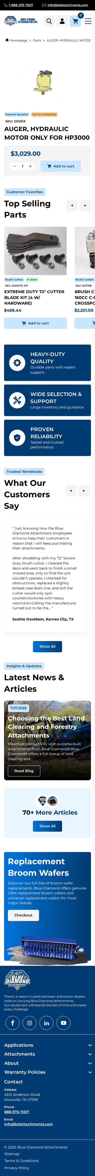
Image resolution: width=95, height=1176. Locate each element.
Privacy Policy (16, 1168)
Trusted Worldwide (24, 471)
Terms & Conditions (21, 1160)
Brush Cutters (14, 279)
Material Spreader (16, 114)
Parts (37, 40)
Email (8, 1119)
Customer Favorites (25, 192)
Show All (47, 646)
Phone (9, 1107)
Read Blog (24, 771)
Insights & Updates (24, 666)
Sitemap (11, 1154)
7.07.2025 (18, 708)
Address (10, 1090)
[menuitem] (47, 1045)
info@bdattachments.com (28, 1124)
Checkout (23, 915)
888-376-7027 (16, 1112)
